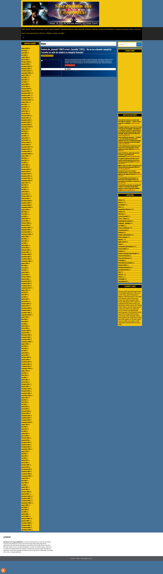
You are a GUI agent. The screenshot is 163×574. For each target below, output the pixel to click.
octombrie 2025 (25, 71)
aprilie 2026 (24, 57)
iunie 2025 (24, 80)
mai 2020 (23, 216)
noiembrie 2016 (25, 310)
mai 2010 (23, 485)
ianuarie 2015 (25, 359)
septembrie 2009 (26, 503)
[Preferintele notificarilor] (3, 570)
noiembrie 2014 (25, 364)
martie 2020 (24, 221)
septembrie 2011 (25, 449)
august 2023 (24, 129)
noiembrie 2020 (25, 203)
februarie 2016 (25, 330)
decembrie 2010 (25, 469)
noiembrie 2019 (25, 229)
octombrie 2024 (25, 97)
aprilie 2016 (24, 326)
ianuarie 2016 (25, 332)
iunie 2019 (24, 241)
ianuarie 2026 (25, 64)
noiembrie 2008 (25, 525)
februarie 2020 (25, 223)
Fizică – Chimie (122, 218)
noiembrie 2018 (25, 256)
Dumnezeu (133, 297)
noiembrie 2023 (25, 122)
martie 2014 (24, 382)
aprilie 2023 (24, 138)
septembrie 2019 (25, 234)
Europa (126, 298)
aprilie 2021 (24, 191)
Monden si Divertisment (124, 235)
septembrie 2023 (26, 127)
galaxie (130, 302)
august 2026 (24, 48)
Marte (125, 305)
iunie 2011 (23, 456)
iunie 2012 (24, 429)
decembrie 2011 (25, 442)
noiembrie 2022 (25, 149)
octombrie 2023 (25, 124)
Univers (122, 321)
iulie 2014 (24, 373)
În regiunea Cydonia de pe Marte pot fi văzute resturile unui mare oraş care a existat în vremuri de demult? (128, 160)
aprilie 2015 (24, 353)
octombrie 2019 (25, 232)
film (126, 300)
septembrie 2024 (26, 100)
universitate (133, 321)
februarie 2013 (25, 411)
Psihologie (121, 260)
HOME (23, 29)
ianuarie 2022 (25, 171)
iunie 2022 (24, 160)
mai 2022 (23, 162)
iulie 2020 (24, 212)
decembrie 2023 (25, 120)
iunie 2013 (24, 402)
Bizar (46, 29)
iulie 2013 (23, 400)
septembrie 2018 (25, 261)
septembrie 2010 (25, 476)
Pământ (136, 312)
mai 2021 (23, 189)
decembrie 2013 (25, 388)
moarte (134, 305)
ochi (126, 309)
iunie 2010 (24, 482)
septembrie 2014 (26, 368)
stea (121, 319)
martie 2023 (24, 140)
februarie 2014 (25, 384)
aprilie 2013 (24, 406)
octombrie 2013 (25, 393)
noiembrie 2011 (25, 444)
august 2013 (24, 397)
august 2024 (24, 102)
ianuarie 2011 (24, 467)
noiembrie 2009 (25, 498)
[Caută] (139, 44)
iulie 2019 (23, 238)
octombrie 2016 (25, 312)
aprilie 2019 (24, 245)
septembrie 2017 (25, 288)
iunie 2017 (24, 294)
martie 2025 (24, 86)
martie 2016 (24, 328)
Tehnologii (137, 29)
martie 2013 (24, 409)
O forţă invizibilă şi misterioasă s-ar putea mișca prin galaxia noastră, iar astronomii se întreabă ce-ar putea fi (128, 179)
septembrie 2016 (25, 315)
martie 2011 (24, 462)
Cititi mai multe (70, 65)
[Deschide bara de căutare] (23, 37)
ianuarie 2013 (25, 413)
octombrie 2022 (25, 151)
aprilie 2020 (24, 218)
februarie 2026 (25, 62)
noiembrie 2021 (25, 176)
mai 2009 (23, 512)
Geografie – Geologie (91, 29)
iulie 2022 (24, 158)
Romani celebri (122, 265)
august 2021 (24, 183)
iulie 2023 (24, 131)
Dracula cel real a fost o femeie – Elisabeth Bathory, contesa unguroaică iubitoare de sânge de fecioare (129, 172)
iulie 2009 (24, 507)
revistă (129, 314)
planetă (127, 312)
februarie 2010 (25, 491)
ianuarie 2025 (25, 91)
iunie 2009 (24, 509)
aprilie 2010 (24, 487)
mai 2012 (23, 431)
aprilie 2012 (24, 433)
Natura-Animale (79, 29)
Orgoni (23, 33)
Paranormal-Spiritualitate (106, 29)
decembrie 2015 (25, 335)
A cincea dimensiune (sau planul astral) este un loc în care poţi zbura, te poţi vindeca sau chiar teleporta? (129, 147)
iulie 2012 (23, 426)
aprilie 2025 (24, 84)
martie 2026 (24, 59)
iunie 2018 (24, 268)
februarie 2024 (25, 115)
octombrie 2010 (25, 474)
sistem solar (127, 318)
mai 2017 (23, 297)
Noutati (120, 239)
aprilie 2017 (24, 299)
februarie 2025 (25, 88)
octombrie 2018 (25, 259)
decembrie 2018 (25, 254)
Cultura (55, 33)
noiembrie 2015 (25, 337)
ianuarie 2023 (25, 144)
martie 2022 (24, 167)
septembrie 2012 (25, 422)
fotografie (134, 300)
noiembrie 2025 (25, 68)
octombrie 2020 (25, 205)
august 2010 (24, 478)
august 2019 (24, 236)
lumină (132, 304)
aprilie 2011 (24, 460)
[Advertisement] (130, 83)
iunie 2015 (24, 348)
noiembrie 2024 (25, 95)
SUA (137, 319)
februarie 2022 (25, 169)
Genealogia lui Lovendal (124, 221)
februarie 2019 (25, 250)
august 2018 (24, 263)
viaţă (121, 323)
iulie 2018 (23, 265)
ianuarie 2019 (25, 252)
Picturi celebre (122, 249)
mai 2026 (23, 55)
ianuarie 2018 (25, 279)
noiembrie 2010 (25, 471)
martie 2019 (24, 247)
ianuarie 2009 (25, 521)
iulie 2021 (23, 185)
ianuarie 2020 (25, 225)
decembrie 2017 (25, 281)
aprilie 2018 (24, 272)
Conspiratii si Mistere (67, 29)
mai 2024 (23, 109)
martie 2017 (24, 301)
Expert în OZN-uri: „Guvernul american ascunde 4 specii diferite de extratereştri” (128, 154)
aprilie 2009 (24, 514)
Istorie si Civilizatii (54, 29)
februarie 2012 (25, 438)
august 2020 (24, 209)
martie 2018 (24, 274)
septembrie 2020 (26, 207)
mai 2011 (23, 458)
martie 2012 (24, 435)
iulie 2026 (24, 50)
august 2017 (24, 290)
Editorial (120, 214)
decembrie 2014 (25, 362)
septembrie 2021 (25, 180)
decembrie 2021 (25, 174)
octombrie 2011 (25, 447)
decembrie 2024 (25, 93)
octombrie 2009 (25, 500)
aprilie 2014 (24, 379)
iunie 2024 (24, 106)
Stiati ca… (42, 33)
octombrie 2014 (25, 366)
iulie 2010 (23, 480)
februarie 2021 (25, 196)
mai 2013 (23, 404)
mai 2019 (23, 243)
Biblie (126, 293)
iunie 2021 (24, 187)
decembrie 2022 (25, 147)
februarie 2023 (25, 142)
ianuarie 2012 (25, 440)
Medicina (49, 33)
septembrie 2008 (26, 529)
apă (131, 291)
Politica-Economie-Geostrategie (127, 253)
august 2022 (24, 156)
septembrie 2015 (25, 341)
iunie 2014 (24, 375)
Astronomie (40, 29)
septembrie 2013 (25, 395)
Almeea (33, 29)
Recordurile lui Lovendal (125, 263)
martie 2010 (24, 489)
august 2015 (24, 344)
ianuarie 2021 (25, 198)
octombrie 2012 (25, 420)
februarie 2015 (25, 357)
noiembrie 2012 (25, 418)
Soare (137, 318)
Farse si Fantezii (123, 216)
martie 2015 (24, 355)
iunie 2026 (24, 53)
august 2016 (24, 317)
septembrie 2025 (26, 73)
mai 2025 (23, 82)
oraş (132, 309)
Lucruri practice (122, 230)
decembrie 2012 (25, 415)
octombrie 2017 (25, 285)
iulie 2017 (23, 292)
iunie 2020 (24, 214)
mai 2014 (23, 377)
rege (121, 314)
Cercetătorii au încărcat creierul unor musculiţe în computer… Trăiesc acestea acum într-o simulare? (129, 121)
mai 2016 (23, 324)
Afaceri (28, 29)
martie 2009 (24, 516)
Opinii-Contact (122, 242)
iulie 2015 (23, 346)
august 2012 (24, 424)
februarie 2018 (25, 276)
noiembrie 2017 (25, 283)
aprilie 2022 (24, 165)
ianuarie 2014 (25, 386)
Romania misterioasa (121, 29)
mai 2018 (23, 270)
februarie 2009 (25, 518)
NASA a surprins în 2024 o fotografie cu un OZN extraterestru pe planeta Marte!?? (130, 166)
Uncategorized (122, 281)
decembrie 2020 (25, 200)
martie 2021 (24, 194)
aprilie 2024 (24, 111)
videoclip (129, 323)
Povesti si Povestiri (123, 255)
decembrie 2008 (25, 523)
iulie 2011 (23, 453)
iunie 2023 (24, 133)
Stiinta (131, 29)
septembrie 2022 (26, 153)
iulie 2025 (24, 77)
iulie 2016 (23, 319)
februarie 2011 (25, 465)
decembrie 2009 (25, 496)
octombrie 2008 (25, 527)
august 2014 (24, 371)
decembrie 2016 (25, 308)
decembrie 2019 (25, 227)
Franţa (122, 302)
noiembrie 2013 (25, 391)
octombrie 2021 (25, 178)
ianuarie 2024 (25, 118)
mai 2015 (23, 350)
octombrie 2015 (25, 339)
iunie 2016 (24, 321)
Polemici (120, 251)
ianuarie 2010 (25, 494)
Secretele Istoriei (123, 269)
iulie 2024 (24, 104)
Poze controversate (32, 33)
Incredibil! (61, 33)
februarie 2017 (25, 303)
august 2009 (24, 505)
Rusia (125, 316)
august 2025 (24, 75)
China (126, 295)
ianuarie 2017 (25, 306)
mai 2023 (23, 136)
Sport (119, 272)
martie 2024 (24, 113)
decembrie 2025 (25, 66)
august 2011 (24, 451)
